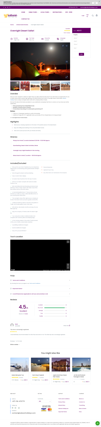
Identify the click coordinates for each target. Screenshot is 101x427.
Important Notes (62, 411)
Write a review (14, 344)
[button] (66, 77)
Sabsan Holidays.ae (63, 408)
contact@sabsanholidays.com (89, 7)
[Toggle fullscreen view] (68, 241)
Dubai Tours (33, 12)
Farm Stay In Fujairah (38, 375)
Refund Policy (61, 405)
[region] (40, 255)
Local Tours (45, 12)
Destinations (57, 12)
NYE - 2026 (68, 12)
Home (23, 12)
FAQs (80, 411)
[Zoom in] (68, 264)
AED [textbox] (40, 401)
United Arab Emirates (22, 24)
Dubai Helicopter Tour (18, 375)
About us (81, 398)
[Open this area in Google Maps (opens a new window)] (13, 270)
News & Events (82, 408)
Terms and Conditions (64, 398)
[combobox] (45, 401)
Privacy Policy (61, 402)
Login (83, 15)
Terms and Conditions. (35, 283)
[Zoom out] (68, 267)
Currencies (40, 398)
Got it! (95, 3)
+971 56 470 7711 (73, 7)
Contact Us (25, 19)
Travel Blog (82, 405)
